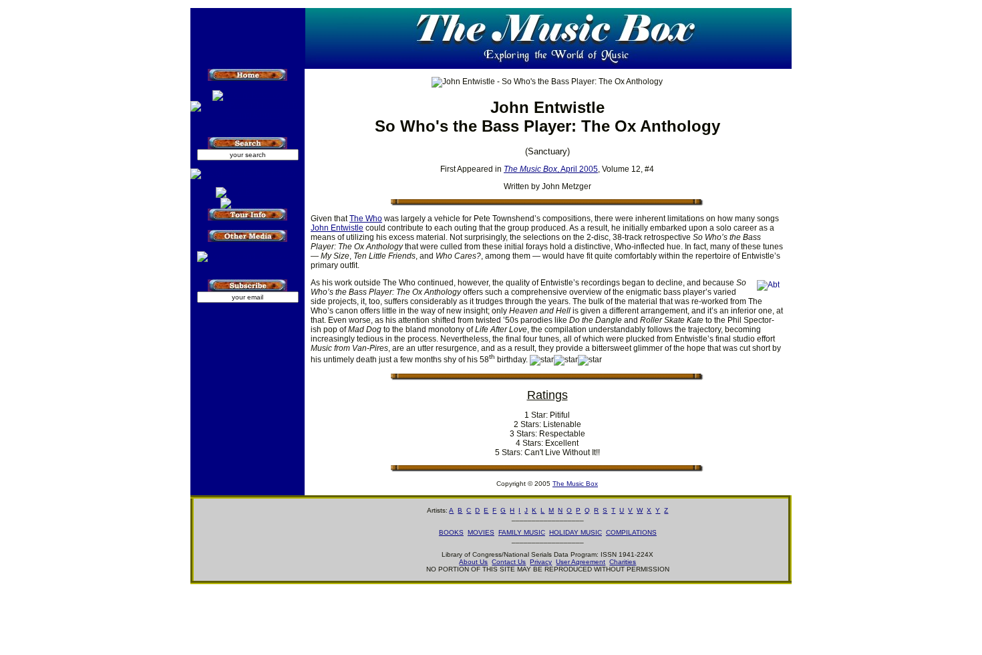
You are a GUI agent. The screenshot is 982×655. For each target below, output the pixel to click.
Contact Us (509, 561)
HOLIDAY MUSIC (575, 532)
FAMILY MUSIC (521, 532)
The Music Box (575, 483)
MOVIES (481, 532)
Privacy (541, 561)
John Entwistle (337, 228)
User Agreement (580, 561)
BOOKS (451, 532)
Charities (622, 561)
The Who (365, 218)
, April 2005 (551, 169)
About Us (473, 561)
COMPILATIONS (631, 532)
